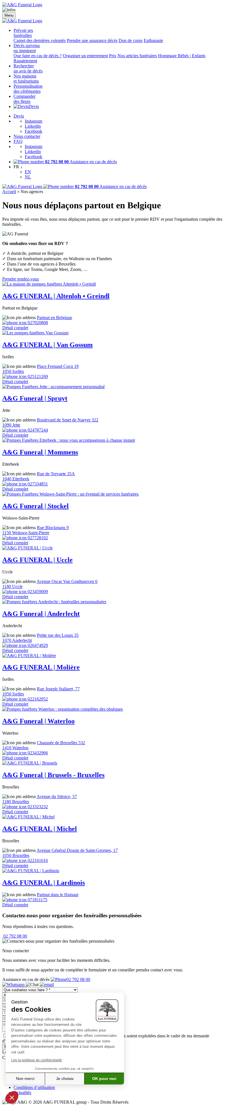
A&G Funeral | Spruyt (34, 398)
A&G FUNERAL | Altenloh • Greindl (56, 296)
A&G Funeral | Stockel (35, 506)
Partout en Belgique (54, 317)
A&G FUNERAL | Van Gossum (47, 344)
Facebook (33, 131)
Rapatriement (25, 60)
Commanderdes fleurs (24, 99)
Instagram (33, 121)
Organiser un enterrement (85, 55)
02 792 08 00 (14, 936)
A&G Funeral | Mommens (40, 452)
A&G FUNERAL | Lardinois (43, 882)
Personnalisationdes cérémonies (28, 89)
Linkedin (33, 126)
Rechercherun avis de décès (28, 68)
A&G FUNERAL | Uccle (37, 560)
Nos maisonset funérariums (26, 78)
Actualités (22, 1092)
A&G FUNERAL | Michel (39, 828)
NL (28, 176)
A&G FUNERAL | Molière (41, 667)
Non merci (25, 1078)
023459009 (37, 591)
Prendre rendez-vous (20, 279)
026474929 (37, 645)
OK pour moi (104, 1078)
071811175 (36, 899)
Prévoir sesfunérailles (23, 33)
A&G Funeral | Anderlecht (41, 613)
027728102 (37, 537)
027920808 (37, 322)
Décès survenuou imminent (27, 48)
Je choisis (65, 1078)
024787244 (37, 430)
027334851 (37, 483)
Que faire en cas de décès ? (38, 55)
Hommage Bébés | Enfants (181, 55)
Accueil (9, 191)
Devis (33, 106)
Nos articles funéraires (137, 55)
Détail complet (15, 327)
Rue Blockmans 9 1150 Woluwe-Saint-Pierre (35, 530)
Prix (112, 55)
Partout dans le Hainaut (57, 894)
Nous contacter (27, 136)
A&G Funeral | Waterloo (38, 721)
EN (28, 171)
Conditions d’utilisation (34, 1087)
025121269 (37, 376)
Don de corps (131, 40)
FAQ (18, 141)
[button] (12, 1097)
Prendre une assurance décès (92, 40)
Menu (9, 15)
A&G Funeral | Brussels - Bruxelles (53, 775)
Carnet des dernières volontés (40, 40)
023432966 (37, 752)
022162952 (37, 699)
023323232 (37, 806)
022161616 (37, 860)
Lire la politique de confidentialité (36, 1060)
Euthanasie (153, 40)
